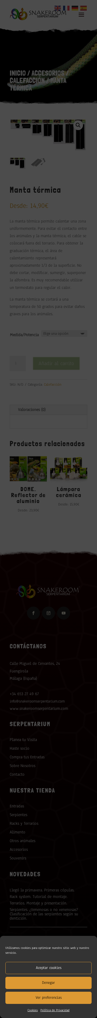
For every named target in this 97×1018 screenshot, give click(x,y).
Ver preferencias (49, 997)
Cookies (32, 1010)
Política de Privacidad (55, 1010)
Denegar (48, 982)
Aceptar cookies (48, 967)
